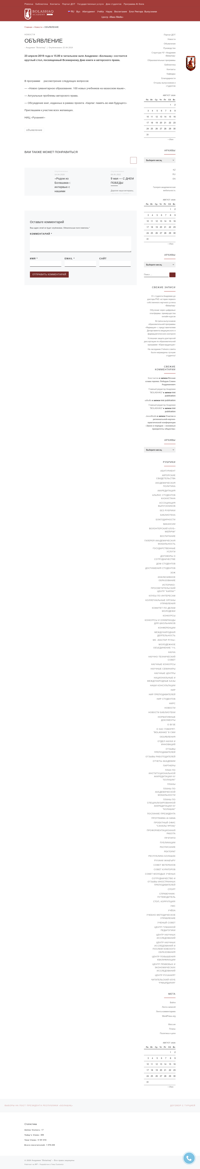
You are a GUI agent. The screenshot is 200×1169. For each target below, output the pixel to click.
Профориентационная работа (161, 832)
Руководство (169, 48)
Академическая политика (165, 484)
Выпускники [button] (150, 11)
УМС (173, 905)
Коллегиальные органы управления (160, 602)
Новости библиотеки (162, 712)
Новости (38, 27)
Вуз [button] (78, 11)
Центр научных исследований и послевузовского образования (164, 947)
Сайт (103, 258)
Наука (172, 652)
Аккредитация (167, 490)
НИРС (172, 703)
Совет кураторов (165, 869)
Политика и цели (168, 1033)
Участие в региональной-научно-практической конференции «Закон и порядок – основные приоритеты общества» (160, 422)
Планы (171, 784)
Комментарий (41, 234)
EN (174, 178)
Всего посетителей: (35, 1145)
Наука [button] (109, 11)
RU (174, 174)
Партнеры (169, 765)
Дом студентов (166, 563)
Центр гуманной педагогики (165, 929)
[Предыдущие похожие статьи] (126, 160)
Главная (28, 27)
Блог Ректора (136, 11)
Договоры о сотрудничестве (165, 557)
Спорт (172, 889)
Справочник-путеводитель (166, 895)
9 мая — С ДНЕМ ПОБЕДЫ (122, 180)
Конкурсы (169, 615)
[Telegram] (190, 63)
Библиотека (170, 64)
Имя (34, 258)
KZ (174, 169)
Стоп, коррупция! (164, 901)
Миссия (172, 1024)
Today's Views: (32, 1135)
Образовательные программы (161, 60)
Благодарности (168, 78)
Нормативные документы (167, 718)
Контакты (171, 69)
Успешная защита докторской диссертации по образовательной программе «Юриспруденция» (160, 341)
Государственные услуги (164, 550)
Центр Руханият (165, 975)
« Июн (170, 139)
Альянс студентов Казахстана (164, 497)
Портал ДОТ (170, 34)
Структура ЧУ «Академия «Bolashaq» (164, 54)
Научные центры (165, 673)
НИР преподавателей (162, 694)
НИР (173, 689)
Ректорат (170, 851)
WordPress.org (169, 1015)
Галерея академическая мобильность (164, 189)
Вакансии (169, 523)
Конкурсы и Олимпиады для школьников (160, 622)
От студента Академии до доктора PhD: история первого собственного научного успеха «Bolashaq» (161, 300)
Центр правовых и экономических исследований (164, 967)
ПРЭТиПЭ (170, 837)
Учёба (172, 910)
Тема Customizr (57, 1164)
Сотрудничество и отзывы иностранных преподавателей (162, 881)
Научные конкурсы (163, 664)
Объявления (170, 43)
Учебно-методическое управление (161, 916)
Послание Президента (161, 813)
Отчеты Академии (164, 761)
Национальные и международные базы (161, 679)
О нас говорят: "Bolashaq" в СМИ (164, 730)
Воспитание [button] (120, 11)
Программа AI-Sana (163, 818)
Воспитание (168, 536)
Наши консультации (163, 685)
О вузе (171, 724)
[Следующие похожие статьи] (133, 160)
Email (70, 258)
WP (36, 1164)
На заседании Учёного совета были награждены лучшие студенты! (162, 352)
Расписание (168, 846)
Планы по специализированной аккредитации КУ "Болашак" (161, 804)
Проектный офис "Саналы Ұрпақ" (165, 824)
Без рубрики (168, 510)
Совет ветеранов (164, 864)
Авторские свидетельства (166, 477)
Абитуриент (168, 470)
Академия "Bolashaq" (36, 48)
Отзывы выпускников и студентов (165, 84)
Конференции (167, 627)
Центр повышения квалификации (164, 958)
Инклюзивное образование (167, 579)
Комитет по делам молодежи (164, 609)
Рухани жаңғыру (165, 860)
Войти (173, 1002)
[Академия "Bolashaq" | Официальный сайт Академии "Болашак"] (38, 13)
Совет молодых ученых (160, 873)
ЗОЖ (173, 572)
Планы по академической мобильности (165, 791)
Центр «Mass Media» (112, 16)
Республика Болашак (162, 855)
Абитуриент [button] (88, 11)
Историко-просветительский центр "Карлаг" (163, 588)
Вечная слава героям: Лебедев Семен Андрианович (160, 381)
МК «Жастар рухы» (164, 639)
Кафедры (171, 73)
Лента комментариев (166, 1011)
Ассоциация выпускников (167, 504)
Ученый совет (166, 922)
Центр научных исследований (166, 936)
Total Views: (31, 1140)
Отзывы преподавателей (165, 750)
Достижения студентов (160, 568)
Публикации (168, 842)
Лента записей (169, 1006)
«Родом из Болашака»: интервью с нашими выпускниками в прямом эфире (65, 188)
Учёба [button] (100, 11)
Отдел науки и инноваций (167, 743)
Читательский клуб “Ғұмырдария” (163, 981)
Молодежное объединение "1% (164, 646)
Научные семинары (163, 668)
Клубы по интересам (162, 595)
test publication (168, 400)
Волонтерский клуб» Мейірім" (162, 530)
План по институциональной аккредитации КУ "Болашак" (162, 774)
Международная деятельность (165, 634)
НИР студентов (166, 698)
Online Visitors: (32, 1130)
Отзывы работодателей (161, 756)
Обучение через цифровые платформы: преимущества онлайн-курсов (163, 313)
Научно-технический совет (162, 658)
